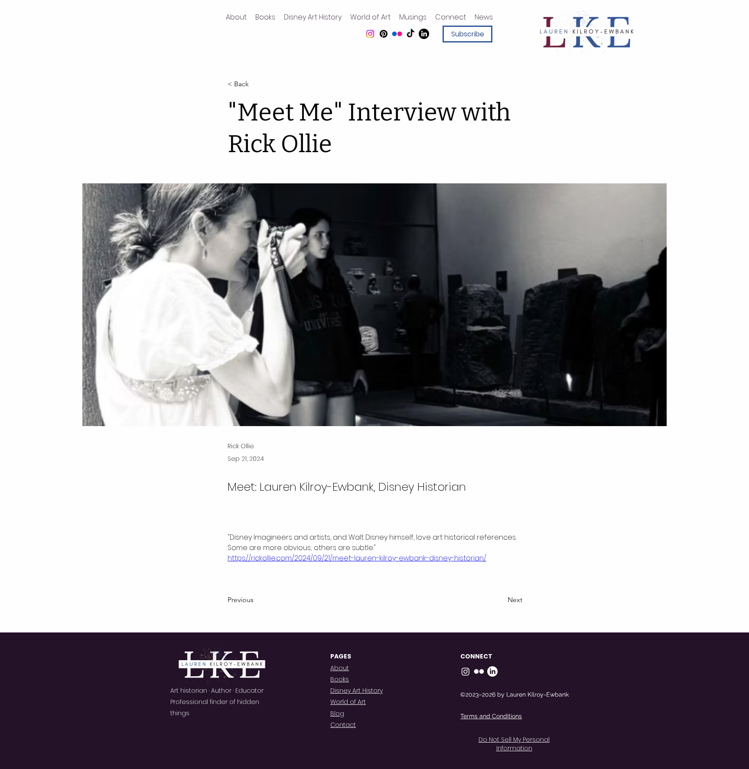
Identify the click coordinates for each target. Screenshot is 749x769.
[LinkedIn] (424, 34)
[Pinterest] (383, 34)
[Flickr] (397, 34)
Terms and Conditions (491, 716)
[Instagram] (370, 34)
